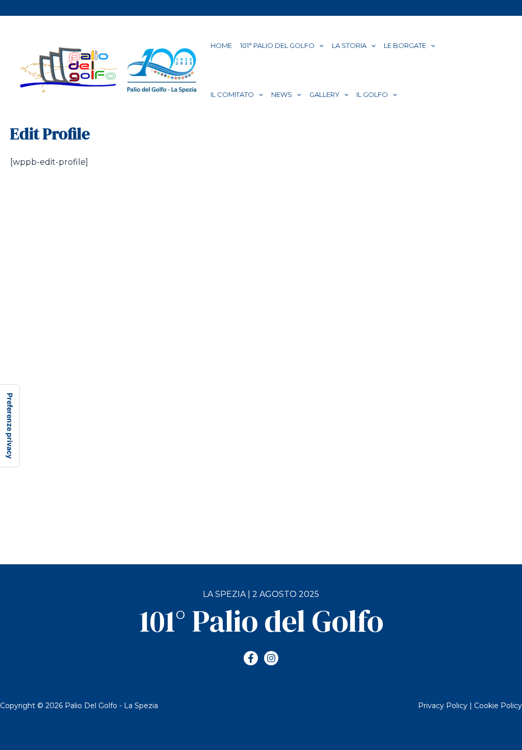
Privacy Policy (442, 705)
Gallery (324, 94)
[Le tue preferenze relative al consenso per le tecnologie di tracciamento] (9, 426)
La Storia (349, 45)
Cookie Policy (498, 705)
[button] (319, 45)
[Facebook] (251, 658)
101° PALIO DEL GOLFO (277, 45)
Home (221, 45)
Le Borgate (405, 45)
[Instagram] (271, 658)
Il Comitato (232, 94)
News (281, 94)
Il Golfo (372, 94)
